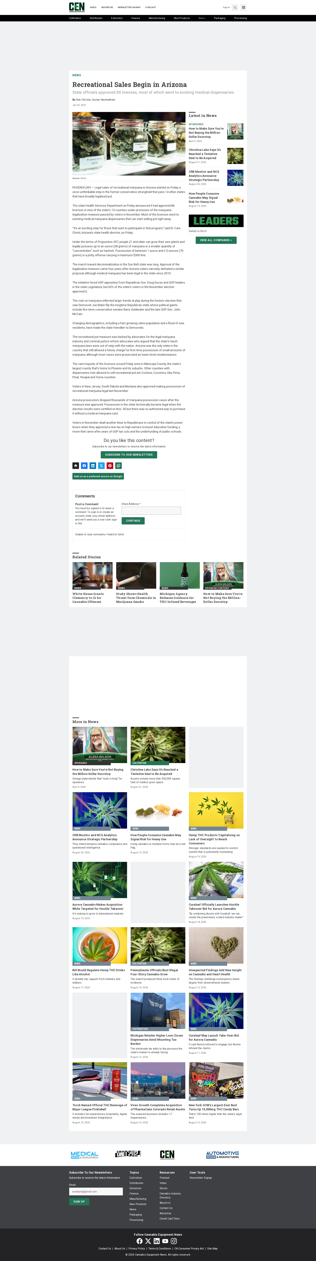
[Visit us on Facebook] (140, 1241)
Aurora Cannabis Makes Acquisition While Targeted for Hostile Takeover (97, 906)
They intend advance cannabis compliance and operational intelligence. (99, 845)
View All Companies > (216, 240)
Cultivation (139, 763)
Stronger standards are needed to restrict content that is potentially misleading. (213, 850)
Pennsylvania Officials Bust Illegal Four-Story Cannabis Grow (154, 972)
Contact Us (105, 1248)
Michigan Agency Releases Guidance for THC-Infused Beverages (178, 598)
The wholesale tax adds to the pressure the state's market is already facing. (156, 1050)
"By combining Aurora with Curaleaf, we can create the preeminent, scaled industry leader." (216, 915)
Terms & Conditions (159, 1248)
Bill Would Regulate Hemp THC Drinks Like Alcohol (98, 972)
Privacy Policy (137, 1248)
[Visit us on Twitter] (148, 1241)
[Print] (75, 465)
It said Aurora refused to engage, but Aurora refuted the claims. (215, 1046)
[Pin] (110, 465)
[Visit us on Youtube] (165, 1241)
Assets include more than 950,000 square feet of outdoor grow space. (155, 780)
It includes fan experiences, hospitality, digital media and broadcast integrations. (99, 1115)
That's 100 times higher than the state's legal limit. (215, 1115)
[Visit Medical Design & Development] (84, 1154)
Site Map (212, 1248)
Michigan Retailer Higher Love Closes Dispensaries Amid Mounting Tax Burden (157, 1039)
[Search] (235, 7)
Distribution (139, 1029)
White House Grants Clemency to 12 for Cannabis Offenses (88, 598)
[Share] (84, 465)
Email (72, 1185)
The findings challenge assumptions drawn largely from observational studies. (214, 980)
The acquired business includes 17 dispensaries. (151, 1115)
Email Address (131, 504)
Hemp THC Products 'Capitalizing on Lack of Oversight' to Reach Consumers (214, 839)
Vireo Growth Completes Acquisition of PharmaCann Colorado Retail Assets (158, 1107)
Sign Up (79, 1201)
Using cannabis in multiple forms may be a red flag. (158, 845)
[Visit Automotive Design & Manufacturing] (222, 1154)
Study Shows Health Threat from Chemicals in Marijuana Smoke (136, 598)
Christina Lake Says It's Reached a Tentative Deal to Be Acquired (205, 154)
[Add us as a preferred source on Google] (118, 465)
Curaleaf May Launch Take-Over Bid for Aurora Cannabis (214, 1037)
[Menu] (243, 7)
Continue (133, 520)
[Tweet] (101, 465)
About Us (120, 1248)
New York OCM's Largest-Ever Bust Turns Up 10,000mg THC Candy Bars (214, 1107)
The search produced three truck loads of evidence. (155, 980)
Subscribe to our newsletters (129, 454)
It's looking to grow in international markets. (98, 913)
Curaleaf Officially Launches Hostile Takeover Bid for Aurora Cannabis (214, 906)
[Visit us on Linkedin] (157, 1241)
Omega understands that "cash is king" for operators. (97, 780)
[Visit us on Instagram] (174, 1241)
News (76, 75)
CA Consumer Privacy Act (189, 1248)
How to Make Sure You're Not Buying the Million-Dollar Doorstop (206, 132)
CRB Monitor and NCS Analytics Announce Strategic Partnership (204, 176)
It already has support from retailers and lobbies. (96, 980)
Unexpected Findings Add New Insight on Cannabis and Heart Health (215, 972)
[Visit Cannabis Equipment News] (167, 1154)
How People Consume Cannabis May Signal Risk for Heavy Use (204, 198)
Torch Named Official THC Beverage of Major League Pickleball (99, 1107)
